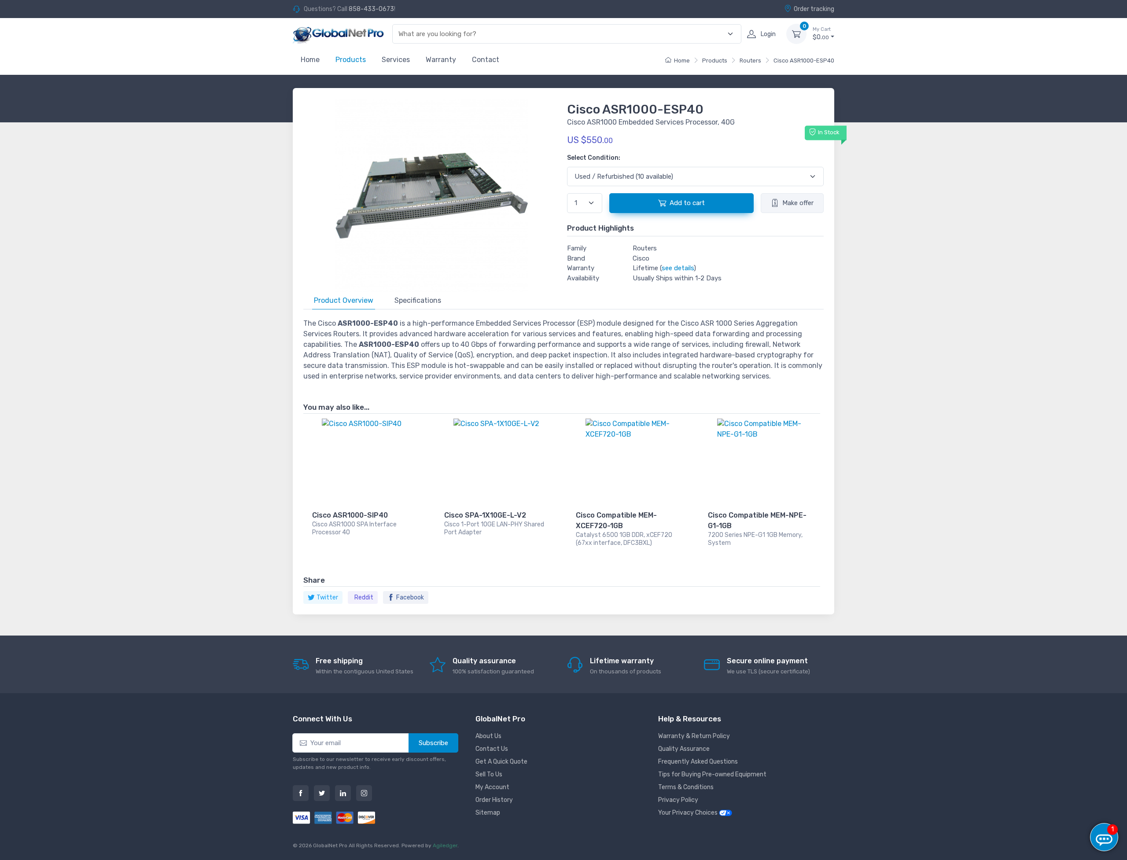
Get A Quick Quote (501, 761)
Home (310, 59)
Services (396, 59)
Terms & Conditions (686, 787)
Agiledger (445, 845)
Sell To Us (488, 774)
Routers (750, 60)
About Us (488, 736)
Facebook (410, 597)
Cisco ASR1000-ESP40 (803, 60)
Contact (485, 59)
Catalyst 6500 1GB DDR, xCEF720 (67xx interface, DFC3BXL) (624, 539)
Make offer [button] (798, 203)
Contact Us (491, 749)
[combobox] (561, 34)
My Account (492, 787)
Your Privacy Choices (688, 812)
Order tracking (814, 9)
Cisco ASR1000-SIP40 (350, 515)
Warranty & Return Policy (694, 736)
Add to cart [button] (687, 203)
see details (678, 268)
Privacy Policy (678, 800)
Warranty (441, 59)
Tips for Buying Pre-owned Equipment (712, 774)
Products (350, 59)
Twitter (327, 597)
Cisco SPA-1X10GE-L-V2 (485, 515)
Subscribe (433, 743)
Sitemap (487, 812)
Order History (494, 800)
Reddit (363, 597)
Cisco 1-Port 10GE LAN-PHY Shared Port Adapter (494, 528)
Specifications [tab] (417, 300)
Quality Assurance (684, 749)
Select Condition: (593, 158)
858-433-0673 (371, 9)
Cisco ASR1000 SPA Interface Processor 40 (354, 528)
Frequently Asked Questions (698, 761)
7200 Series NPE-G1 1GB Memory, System (755, 539)
